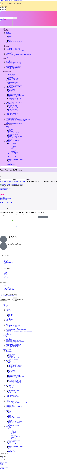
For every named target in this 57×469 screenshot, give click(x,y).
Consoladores (9, 73)
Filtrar (28, 179)
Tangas (9, 160)
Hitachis (7, 115)
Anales (7, 32)
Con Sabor (10, 37)
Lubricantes (8, 34)
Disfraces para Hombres (13, 156)
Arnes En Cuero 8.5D (6, 202)
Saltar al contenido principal (16, 0)
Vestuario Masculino (10, 155)
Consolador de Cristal (13, 79)
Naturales (10, 39)
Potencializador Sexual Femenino (13, 48)
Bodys (9, 127)
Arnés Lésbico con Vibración (14, 99)
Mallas (9, 130)
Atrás (7, 306)
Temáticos (10, 77)
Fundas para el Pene (12, 109)
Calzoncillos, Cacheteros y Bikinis (15, 159)
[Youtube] (9, 251)
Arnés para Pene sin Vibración (15, 101)
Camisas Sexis (11, 164)
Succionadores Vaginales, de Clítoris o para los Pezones (18, 119)
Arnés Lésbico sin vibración (14, 98)
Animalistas (13, 146)
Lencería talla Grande (13, 134)
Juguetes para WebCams (11, 114)
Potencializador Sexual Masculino (13, 49)
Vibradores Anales (12, 90)
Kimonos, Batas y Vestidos (14, 132)
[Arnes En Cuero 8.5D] (4, 196)
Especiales (10, 40)
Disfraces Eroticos (12, 143)
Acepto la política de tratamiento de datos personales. (13, 214)
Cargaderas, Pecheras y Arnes (14, 163)
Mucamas (13, 151)
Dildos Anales (11, 89)
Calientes (10, 36)
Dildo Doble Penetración (13, 78)
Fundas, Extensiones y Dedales (12, 107)
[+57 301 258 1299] (1, 234)
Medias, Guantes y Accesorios (15, 136)
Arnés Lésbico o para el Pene (12, 96)
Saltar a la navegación (5, 0)
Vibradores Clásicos (12, 83)
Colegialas (13, 145)
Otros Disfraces (14, 152)
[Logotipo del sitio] (11, 16)
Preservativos (8, 53)
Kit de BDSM (9, 61)
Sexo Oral (8, 45)
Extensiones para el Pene (13, 110)
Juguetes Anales (9, 87)
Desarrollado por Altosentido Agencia (8, 295)
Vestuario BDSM (9, 70)
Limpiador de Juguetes (11, 55)
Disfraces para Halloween (14, 153)
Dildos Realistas (11, 74)
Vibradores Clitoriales (13, 82)
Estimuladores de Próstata (14, 94)
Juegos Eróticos (9, 57)
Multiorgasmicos (9, 42)
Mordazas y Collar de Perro (12, 65)
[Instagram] (1, 251)
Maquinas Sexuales (10, 122)
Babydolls (10, 131)
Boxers (9, 158)
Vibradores (8, 80)
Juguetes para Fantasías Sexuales (13, 67)
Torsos (7, 117)
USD (4, 7)
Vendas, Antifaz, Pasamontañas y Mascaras (15, 63)
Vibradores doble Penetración (14, 86)
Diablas (12, 147)
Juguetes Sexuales (7, 181)
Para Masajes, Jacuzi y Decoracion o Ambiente (16, 52)
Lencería (7, 126)
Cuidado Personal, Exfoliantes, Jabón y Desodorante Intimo (19, 54)
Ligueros (10, 139)
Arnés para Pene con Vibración (15, 102)
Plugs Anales (11, 91)
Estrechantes (8, 33)
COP (1, 7)
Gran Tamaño (11, 75)
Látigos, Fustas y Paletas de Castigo (13, 62)
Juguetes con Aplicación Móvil (12, 113)
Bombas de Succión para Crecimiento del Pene (16, 120)
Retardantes (8, 44)
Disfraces (8, 141)
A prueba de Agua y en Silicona (15, 41)
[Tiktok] (13, 251)
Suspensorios (11, 161)
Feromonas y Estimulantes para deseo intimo (15, 50)
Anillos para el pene (10, 103)
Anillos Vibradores (12, 105)
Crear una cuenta (3, 462)
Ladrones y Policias (15, 150)
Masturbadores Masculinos (11, 118)
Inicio (1, 181)
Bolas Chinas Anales (12, 93)
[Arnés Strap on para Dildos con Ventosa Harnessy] (11, 184)
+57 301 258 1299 (7, 233)
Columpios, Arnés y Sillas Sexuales (13, 66)
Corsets (10, 135)
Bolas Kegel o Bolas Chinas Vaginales (14, 123)
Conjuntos (10, 129)
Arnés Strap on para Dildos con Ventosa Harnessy (14, 192)
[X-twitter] (5, 251)
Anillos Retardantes (12, 106)
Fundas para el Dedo (12, 112)
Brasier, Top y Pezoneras (13, 140)
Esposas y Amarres (10, 60)
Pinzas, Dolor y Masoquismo (12, 68)
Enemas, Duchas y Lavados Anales (16, 95)
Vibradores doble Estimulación (15, 85)
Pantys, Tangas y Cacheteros (14, 137)
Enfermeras (13, 148)
